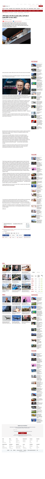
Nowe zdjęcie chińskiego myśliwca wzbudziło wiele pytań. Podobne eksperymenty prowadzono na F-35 (16, 322)
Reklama (14, 450)
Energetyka (21, 10)
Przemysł (14, 10)
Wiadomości (31, 445)
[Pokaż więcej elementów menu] (42, 8)
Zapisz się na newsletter (17, 21)
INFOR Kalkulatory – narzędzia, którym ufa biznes (13, 224)
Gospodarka (10, 444)
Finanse (10, 442)
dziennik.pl (21, 4)
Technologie (29, 10)
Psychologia (37, 447)
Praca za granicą (18, 442)
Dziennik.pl (31, 444)
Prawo (23, 445)
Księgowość (24, 447)
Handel (18, 10)
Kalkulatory (17, 444)
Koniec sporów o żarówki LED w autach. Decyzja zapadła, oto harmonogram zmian (16, 291)
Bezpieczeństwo (4, 444)
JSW (16, 233)
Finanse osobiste (10, 12)
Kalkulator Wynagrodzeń (18, 446)
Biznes (4, 10)
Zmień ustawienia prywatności (32, 450)
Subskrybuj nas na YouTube (8, 21)
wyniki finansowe (7, 233)
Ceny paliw (15, 12)
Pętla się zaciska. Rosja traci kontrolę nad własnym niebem (6, 313)
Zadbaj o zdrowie (26, 12)
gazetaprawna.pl (37, 4)
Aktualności (8, 10)
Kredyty (10, 447)
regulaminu (22, 431)
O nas (11, 450)
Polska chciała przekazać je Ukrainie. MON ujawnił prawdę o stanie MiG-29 (26, 282)
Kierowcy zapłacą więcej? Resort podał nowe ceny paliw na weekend (6, 272)
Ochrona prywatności (19, 450)
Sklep (41, 4)
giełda (14, 233)
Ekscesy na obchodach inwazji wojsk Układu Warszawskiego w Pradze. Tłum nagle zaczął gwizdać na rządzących (16, 304)
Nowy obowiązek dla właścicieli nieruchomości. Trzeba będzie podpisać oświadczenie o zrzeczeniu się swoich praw (16, 282)
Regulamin (25, 450)
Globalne (3, 446)
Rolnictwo (37, 10)
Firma (11, 10)
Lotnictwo (31, 442)
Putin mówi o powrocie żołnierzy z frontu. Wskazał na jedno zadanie (26, 322)
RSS (37, 450)
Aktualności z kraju (4, 447)
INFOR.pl (18, 4)
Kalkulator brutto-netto (18, 445)
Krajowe (3, 445)
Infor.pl (24, 444)
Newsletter (33, 4)
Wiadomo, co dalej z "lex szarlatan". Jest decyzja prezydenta (5, 291)
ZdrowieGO (38, 444)
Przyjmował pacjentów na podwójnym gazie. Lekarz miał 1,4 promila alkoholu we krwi (6, 282)
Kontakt (8, 450)
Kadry (23, 446)
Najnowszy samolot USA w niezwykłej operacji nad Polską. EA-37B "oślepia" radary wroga (6, 322)
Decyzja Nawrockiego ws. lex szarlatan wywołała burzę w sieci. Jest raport (16, 272)
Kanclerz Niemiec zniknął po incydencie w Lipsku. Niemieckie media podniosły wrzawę (6, 304)
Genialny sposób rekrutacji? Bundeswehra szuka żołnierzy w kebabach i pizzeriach (26, 313)
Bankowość (33, 10)
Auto (30, 447)
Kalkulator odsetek (18, 447)
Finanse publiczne (11, 446)
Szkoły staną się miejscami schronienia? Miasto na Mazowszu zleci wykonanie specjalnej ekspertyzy (26, 291)
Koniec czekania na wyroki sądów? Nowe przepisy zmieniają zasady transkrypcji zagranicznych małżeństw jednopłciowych (26, 272)
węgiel (12, 233)
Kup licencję (12, 230)
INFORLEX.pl (25, 4)
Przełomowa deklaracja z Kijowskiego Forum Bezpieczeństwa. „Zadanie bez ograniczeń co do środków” (26, 304)
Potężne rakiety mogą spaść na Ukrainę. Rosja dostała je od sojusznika (16, 313)
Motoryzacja (25, 10)
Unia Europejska (4, 442)
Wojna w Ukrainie (20, 12)
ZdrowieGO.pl (29, 4)
